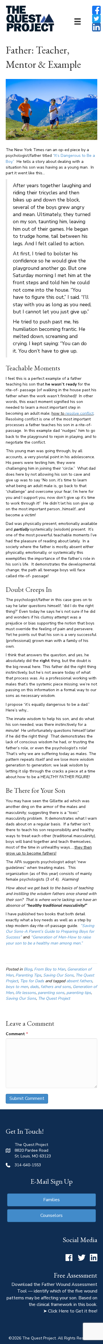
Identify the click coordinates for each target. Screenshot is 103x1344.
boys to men (17, 986)
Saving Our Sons (58, 975)
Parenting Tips (28, 975)
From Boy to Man (49, 969)
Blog (28, 969)
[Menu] (77, 21)
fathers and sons (56, 986)
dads (34, 986)
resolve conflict (79, 413)
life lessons (25, 992)
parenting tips (78, 992)
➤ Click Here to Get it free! (70, 1311)
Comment (17, 1034)
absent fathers (79, 981)
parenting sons (51, 992)
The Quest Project (54, 998)
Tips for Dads (32, 981)
